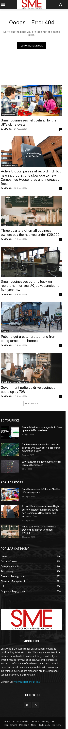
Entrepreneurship (9, 166)
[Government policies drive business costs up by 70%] (31, 368)
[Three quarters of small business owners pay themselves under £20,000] (31, 211)
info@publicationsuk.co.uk (27, 681)
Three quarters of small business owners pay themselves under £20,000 (30, 233)
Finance (5, 225)
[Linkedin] (27, 705)
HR (3, 276)
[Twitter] (35, 705)
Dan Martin (6, 129)
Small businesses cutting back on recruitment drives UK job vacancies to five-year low (30, 286)
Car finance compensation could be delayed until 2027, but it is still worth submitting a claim (41, 447)
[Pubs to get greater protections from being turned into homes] (31, 317)
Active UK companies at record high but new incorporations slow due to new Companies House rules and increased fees (31, 177)
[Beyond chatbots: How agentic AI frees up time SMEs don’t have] (10, 432)
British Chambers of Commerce (15, 382)
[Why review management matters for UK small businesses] (10, 466)
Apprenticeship (8, 115)
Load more (30, 403)
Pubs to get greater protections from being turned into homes (28, 339)
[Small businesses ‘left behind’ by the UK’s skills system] (31, 100)
